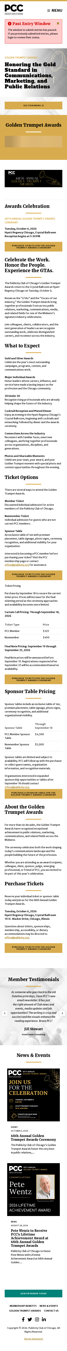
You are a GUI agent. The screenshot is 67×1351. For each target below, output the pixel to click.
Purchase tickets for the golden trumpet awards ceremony (33, 246)
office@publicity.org (17, 787)
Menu (56, 10)
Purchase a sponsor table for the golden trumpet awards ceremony (33, 793)
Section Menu (32, 105)
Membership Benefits (23, 1306)
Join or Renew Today (33, 1293)
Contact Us (51, 1310)
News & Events (49, 1306)
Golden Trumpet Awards (25, 1310)
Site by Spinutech (33, 1339)
